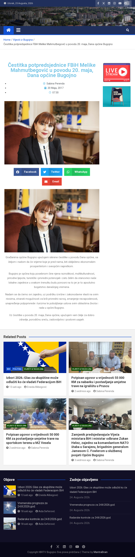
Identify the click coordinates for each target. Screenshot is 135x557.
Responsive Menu (127, 3)
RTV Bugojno (19, 13)
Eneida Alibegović (37, 387)
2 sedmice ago (83, 391)
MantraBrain (101, 552)
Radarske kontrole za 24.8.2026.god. (40, 519)
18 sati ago (27, 511)
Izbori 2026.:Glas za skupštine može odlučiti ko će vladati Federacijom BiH (41, 488)
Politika (17, 369)
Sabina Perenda (105, 391)
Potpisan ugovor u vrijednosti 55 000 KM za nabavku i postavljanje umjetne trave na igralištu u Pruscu (98, 382)
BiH (8, 369)
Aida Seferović (46, 511)
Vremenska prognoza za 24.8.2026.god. (32, 504)
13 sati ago (15, 387)
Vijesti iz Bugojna (33, 369)
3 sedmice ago (83, 460)
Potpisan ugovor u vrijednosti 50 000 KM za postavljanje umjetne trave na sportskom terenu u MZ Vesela (32, 439)
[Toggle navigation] (18, 30)
